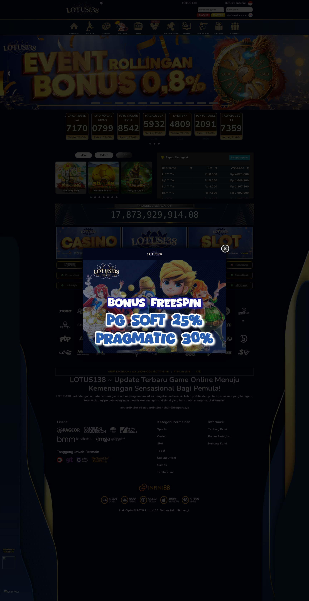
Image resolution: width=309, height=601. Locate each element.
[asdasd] (154, 306)
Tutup (225, 248)
